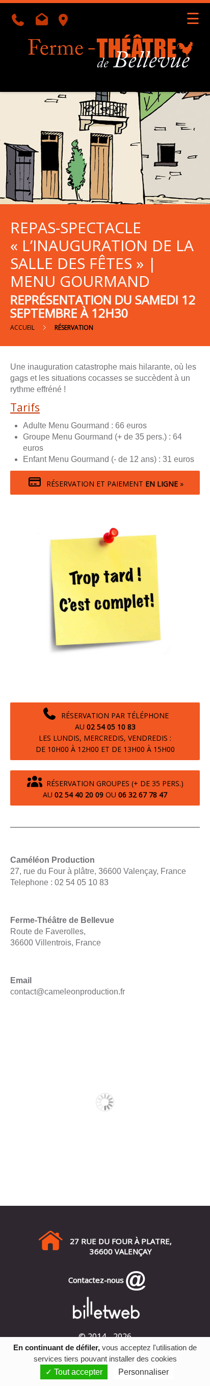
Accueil (22, 327)
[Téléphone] (21, 21)
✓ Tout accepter (73, 1372)
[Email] (44, 21)
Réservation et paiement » (112, 484)
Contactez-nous (94, 1280)
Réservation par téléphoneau (105, 732)
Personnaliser (143, 1372)
